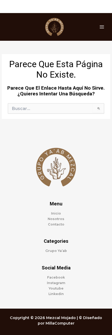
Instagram (56, 283)
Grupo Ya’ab (56, 251)
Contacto (56, 224)
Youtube (56, 288)
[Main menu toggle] (102, 27)
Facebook (56, 277)
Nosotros (56, 219)
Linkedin (56, 294)
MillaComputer (60, 323)
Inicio (56, 213)
